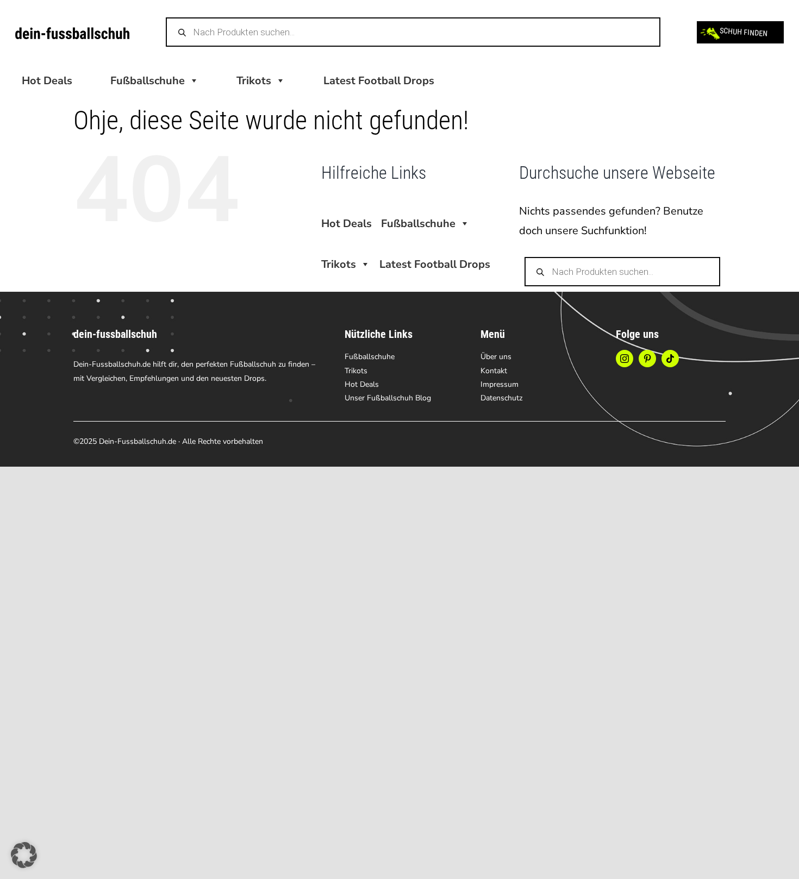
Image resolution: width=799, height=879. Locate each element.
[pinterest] (647, 358)
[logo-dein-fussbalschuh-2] (72, 32)
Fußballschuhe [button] (147, 80)
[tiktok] (670, 358)
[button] (24, 855)
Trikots (253, 80)
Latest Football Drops (378, 80)
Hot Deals (47, 80)
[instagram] (624, 358)
